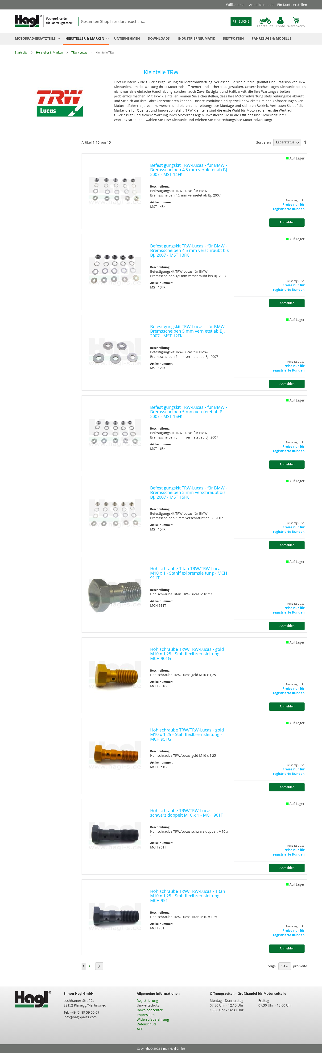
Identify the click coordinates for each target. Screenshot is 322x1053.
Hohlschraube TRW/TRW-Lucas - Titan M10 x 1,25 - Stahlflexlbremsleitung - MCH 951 (187, 895)
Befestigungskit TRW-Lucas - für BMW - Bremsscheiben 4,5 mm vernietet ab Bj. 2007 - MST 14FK (189, 169)
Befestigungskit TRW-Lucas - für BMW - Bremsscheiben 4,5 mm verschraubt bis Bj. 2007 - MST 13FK (189, 250)
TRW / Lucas (79, 52)
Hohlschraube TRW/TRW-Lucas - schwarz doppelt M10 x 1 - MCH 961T (186, 813)
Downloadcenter (150, 1010)
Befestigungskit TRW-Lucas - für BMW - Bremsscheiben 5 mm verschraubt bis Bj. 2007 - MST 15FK (188, 492)
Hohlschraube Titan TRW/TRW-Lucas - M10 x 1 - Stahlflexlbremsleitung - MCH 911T (188, 573)
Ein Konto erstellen (292, 4)
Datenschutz (147, 1024)
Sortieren (263, 142)
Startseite (21, 52)
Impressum (146, 1014)
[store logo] (44, 21)
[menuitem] (36, 38)
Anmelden (257, 4)
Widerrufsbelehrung (153, 1019)
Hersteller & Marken (50, 52)
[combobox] (165, 21)
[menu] (161, 39)
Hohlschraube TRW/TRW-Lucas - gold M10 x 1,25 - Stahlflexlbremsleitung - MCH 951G (187, 734)
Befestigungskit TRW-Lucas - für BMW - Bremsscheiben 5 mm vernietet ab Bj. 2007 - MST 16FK (188, 411)
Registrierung (147, 1000)
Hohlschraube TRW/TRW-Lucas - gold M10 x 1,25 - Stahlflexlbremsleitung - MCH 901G (187, 653)
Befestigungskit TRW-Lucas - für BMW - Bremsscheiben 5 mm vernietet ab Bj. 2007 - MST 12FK (188, 331)
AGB (140, 1029)
